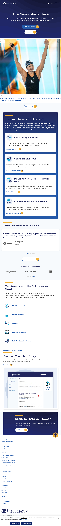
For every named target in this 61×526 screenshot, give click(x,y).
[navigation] (56, 3)
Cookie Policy (24, 519)
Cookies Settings (15, 523)
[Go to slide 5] (34, 254)
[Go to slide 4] (32, 254)
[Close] (58, 518)
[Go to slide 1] (27, 254)
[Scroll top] (55, 435)
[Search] (49, 3)
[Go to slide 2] (28, 254)
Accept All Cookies (26, 523)
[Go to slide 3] (30, 254)
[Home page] (9, 3)
